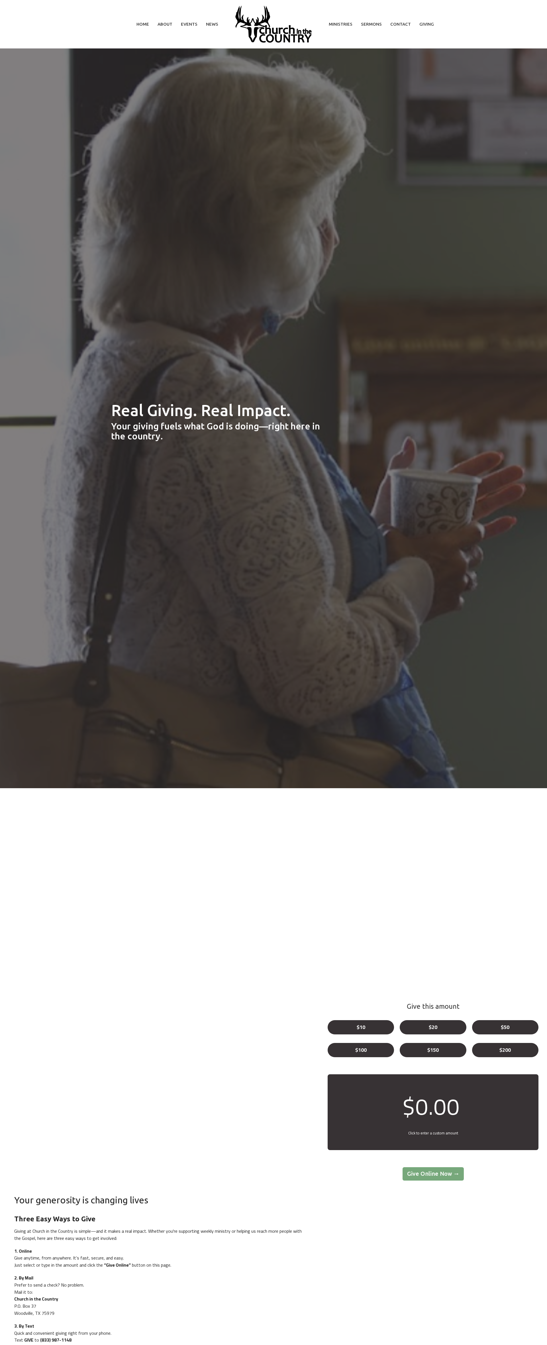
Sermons (371, 24)
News (212, 24)
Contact (400, 24)
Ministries (340, 24)
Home (142, 24)
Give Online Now (429, 1173)
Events (189, 24)
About (165, 24)
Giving (426, 24)
